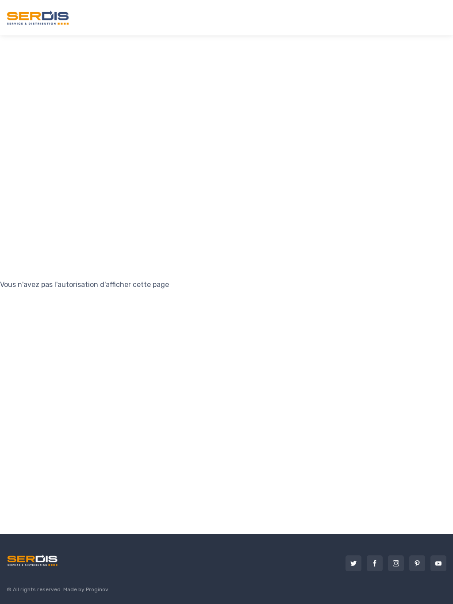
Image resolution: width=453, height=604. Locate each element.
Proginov (97, 589)
